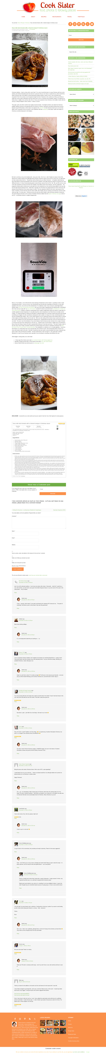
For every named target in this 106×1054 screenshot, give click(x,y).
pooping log (45, 109)
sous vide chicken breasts (46, 341)
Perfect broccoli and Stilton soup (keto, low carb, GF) (79, 78)
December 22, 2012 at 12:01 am (28, 825)
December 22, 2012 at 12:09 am (28, 671)
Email (13, 537)
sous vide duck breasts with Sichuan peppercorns (42, 340)
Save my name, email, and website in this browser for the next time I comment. (28, 553)
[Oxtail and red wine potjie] (74, 135)
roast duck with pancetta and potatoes (26, 307)
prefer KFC (41, 107)
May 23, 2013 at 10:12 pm (24, 981)
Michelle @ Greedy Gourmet (25, 690)
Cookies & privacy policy (73, 1041)
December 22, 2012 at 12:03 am (28, 787)
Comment (14, 516)
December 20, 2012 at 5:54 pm (28, 634)
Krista (20, 726)
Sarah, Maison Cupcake (24, 764)
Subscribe (52, 493)
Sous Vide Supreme (31, 308)
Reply (15, 592)
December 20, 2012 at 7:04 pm (25, 653)
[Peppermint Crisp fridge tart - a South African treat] (74, 121)
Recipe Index (71, 1030)
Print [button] (57, 429)
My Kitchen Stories (23, 580)
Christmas (15, 30)
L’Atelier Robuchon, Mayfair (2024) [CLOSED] (77, 76)
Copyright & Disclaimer (73, 1037)
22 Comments (32, 29)
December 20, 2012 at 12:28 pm (26, 620)
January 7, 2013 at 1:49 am (25, 945)
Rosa (20, 901)
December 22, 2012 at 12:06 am (28, 744)
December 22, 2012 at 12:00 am (28, 859)
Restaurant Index (72, 1034)
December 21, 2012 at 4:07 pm (25, 765)
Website (13, 544)
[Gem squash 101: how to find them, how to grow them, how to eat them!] (74, 148)
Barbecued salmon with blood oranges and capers (78, 83)
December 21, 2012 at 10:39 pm (26, 844)
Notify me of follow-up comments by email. (21, 557)
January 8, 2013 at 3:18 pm (27, 961)
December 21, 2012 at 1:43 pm (25, 728)
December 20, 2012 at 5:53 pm (28, 599)
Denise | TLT (21, 652)
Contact (70, 1024)
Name (13, 531)
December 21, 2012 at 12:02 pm (26, 692)
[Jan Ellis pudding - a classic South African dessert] (87, 148)
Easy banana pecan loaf (73, 65)
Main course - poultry (23, 30)
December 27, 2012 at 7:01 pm (25, 902)
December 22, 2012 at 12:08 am (28, 708)
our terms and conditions (79, 1052)
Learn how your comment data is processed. (38, 575)
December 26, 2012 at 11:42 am (30, 874)
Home (69, 1020)
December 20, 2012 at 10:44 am (26, 582)
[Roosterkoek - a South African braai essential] (87, 121)
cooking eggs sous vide (39, 343)
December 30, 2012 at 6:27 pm (28, 925)
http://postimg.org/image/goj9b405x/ (21, 993)
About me (70, 1027)
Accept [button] (87, 1052)
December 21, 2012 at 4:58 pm (25, 810)
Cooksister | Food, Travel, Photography (53, 7)
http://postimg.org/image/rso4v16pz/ (21, 995)
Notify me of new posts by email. (19, 562)
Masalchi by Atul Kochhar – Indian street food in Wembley (80, 81)
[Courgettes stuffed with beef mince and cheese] (87, 135)
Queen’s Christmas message (54, 193)
